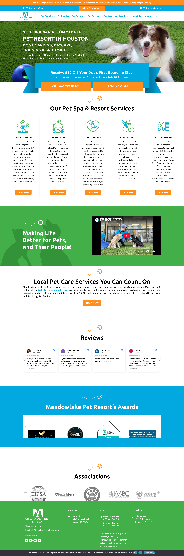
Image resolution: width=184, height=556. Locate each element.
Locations (123, 16)
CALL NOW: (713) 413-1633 (66, 86)
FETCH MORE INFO (118, 86)
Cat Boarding (63, 16)
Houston (125, 534)
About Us (136, 16)
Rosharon (123, 540)
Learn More (23, 192)
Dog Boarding (47, 16)
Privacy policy (149, 553)
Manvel (115, 540)
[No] (181, 553)
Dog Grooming (110, 16)
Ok (135, 553)
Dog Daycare (77, 16)
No (140, 553)
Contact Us (150, 16)
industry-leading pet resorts (54, 290)
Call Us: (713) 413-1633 (92, 8)
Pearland (103, 537)
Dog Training (93, 16)
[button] (159, 359)
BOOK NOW (92, 303)
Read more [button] (31, 369)
